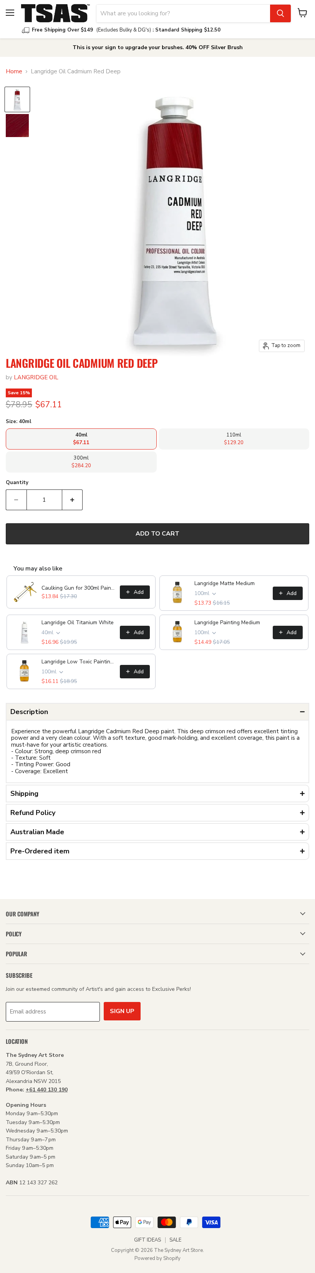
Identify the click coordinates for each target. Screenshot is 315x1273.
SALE (175, 1240)
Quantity (17, 483)
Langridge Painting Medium (227, 622)
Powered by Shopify (157, 1258)
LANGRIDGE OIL (36, 377)
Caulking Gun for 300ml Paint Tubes (78, 588)
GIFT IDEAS (147, 1240)
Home (14, 71)
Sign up (122, 1011)
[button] (157, 712)
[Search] (280, 13)
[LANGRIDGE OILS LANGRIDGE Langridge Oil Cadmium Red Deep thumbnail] (17, 99)
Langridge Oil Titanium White (77, 622)
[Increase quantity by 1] (72, 499)
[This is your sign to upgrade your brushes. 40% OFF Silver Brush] (157, 47)
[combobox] (183, 13)
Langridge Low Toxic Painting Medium (78, 661)
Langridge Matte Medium (224, 583)
